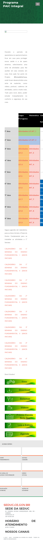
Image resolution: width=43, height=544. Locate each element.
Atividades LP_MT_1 (27, 131)
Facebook (6, 535)
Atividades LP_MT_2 (27, 140)
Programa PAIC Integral (13, 4)
